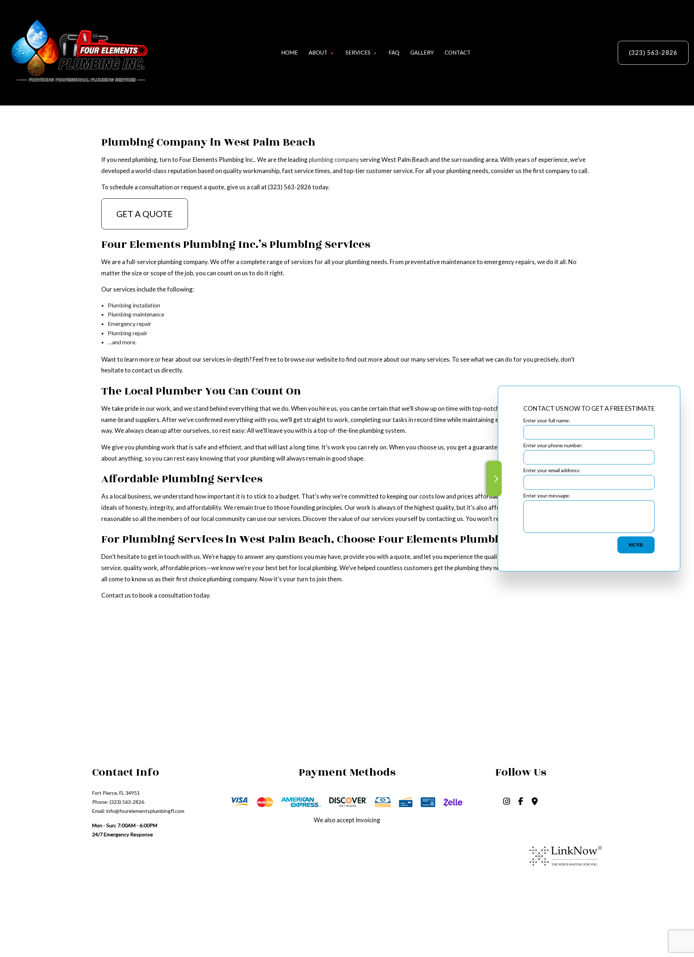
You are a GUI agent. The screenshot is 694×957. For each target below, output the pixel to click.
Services (358, 52)
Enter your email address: (552, 470)
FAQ (394, 52)
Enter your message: (546, 495)
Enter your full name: (546, 420)
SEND (636, 544)
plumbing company (334, 159)
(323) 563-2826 (653, 52)
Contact (458, 52)
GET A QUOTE (144, 213)
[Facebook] (521, 801)
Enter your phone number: (553, 445)
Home (289, 52)
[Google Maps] (534, 801)
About (318, 52)
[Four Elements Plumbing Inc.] (77, 51)
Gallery (422, 52)
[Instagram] (507, 801)
